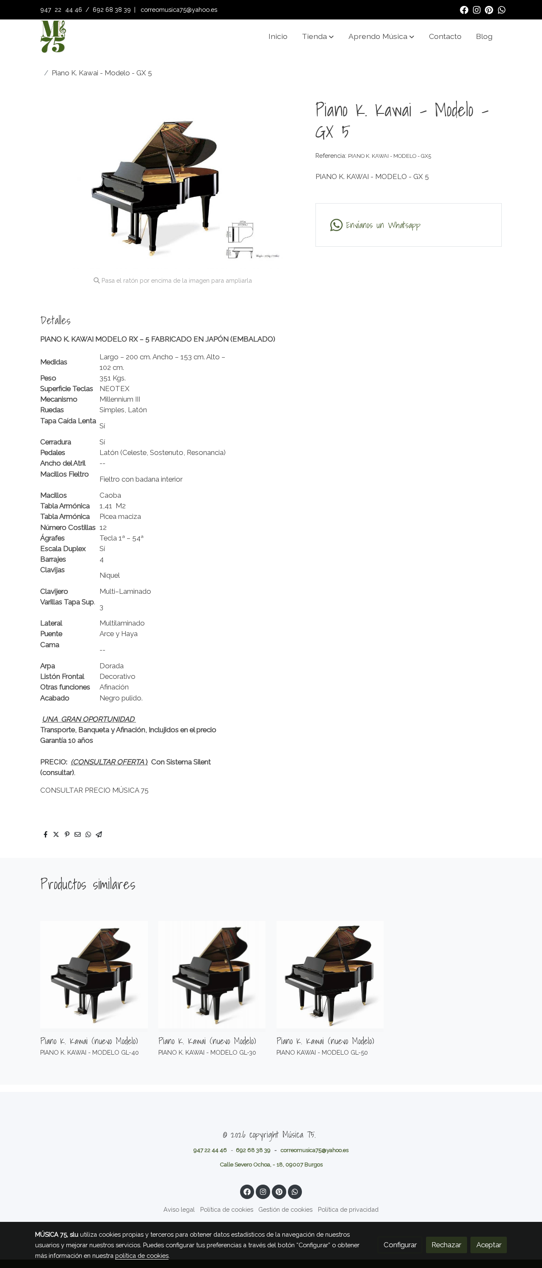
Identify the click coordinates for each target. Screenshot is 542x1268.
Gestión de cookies (285, 1209)
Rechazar (446, 1244)
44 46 (73, 9)
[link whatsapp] (502, 9)
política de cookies (142, 1255)
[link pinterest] (489, 9)
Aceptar (488, 1244)
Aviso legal (179, 1209)
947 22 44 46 (210, 1150)
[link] (53, 36)
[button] (318, 36)
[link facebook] (464, 9)
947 (46, 9)
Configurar (400, 1244)
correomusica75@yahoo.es (179, 9)
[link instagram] (477, 9)
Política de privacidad (348, 1209)
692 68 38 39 (112, 9)
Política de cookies (226, 1209)
